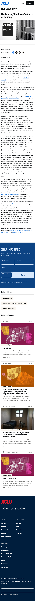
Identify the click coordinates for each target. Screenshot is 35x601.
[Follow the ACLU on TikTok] (16, 508)
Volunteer (19, 533)
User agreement (5, 581)
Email (3, 267)
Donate (29, 3)
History (3, 533)
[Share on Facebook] (13, 53)
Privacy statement (15, 581)
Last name (18, 260)
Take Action (20, 530)
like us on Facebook (17, 232)
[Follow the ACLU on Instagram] (11, 508)
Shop (18, 526)
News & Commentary (8, 9)
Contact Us (4, 526)
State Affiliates (6, 536)
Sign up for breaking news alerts (19, 230)
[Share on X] (16, 53)
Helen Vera (4, 49)
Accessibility (4, 583)
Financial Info (5, 530)
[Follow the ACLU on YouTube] (7, 508)
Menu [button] (22, 3)
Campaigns (4, 547)
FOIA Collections (6, 553)
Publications (5, 563)
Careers (3, 523)
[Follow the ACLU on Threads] (20, 508)
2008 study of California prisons (10, 194)
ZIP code (4, 273)
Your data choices (26, 581)
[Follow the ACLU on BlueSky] (24, 508)
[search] (32, 590)
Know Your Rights (6, 557)
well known (13, 204)
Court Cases (5, 550)
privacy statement (17, 282)
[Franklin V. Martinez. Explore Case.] (17, 470)
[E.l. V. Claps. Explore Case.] (17, 340)
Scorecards (4, 567)
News (3, 560)
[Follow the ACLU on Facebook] (3, 508)
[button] (20, 52)
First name (5, 260)
